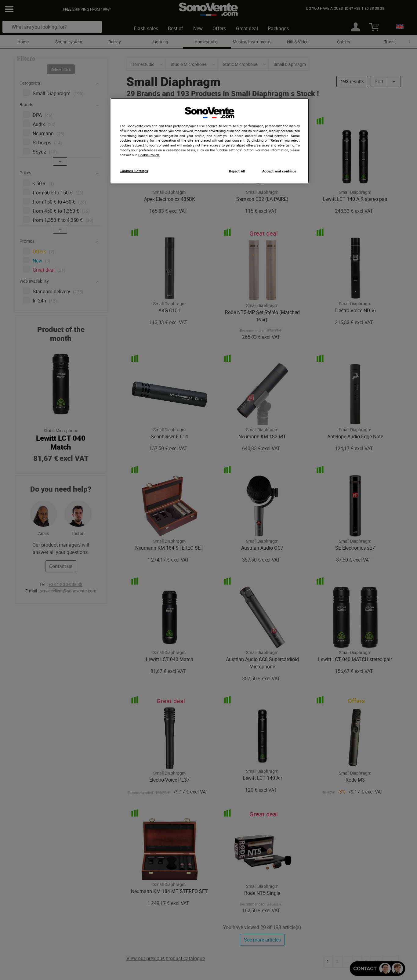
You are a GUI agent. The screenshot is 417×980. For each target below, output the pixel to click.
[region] (210, 140)
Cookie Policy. (149, 155)
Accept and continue (279, 171)
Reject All (237, 171)
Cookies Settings (134, 171)
